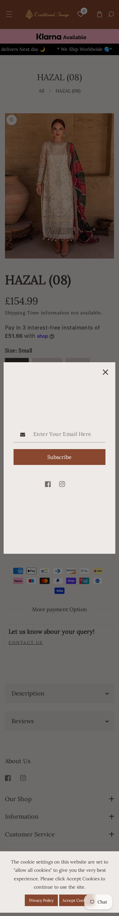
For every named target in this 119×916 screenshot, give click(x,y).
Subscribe (59, 457)
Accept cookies (76, 900)
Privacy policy (41, 900)
